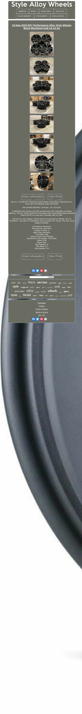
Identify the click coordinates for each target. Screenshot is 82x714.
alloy (30, 291)
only (32, 287)
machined (49, 287)
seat (20, 296)
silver (64, 283)
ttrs (46, 295)
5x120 (43, 292)
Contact (42, 306)
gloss (66, 291)
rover (24, 283)
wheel (51, 295)
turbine (43, 287)
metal (60, 292)
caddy (70, 283)
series (42, 282)
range (63, 287)
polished (63, 296)
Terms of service (42, 312)
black (31, 282)
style (16, 286)
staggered (24, 287)
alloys (38, 287)
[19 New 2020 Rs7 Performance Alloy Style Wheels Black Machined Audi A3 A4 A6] (42, 44)
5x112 (27, 294)
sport (35, 295)
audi (57, 286)
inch (13, 282)
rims (69, 287)
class (41, 295)
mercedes (19, 291)
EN (40, 315)
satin (56, 296)
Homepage (42, 303)
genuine (52, 282)
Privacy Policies (42, 309)
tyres (14, 294)
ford (59, 283)
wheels (52, 291)
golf (70, 295)
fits (19, 282)
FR (43, 315)
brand (37, 292)
